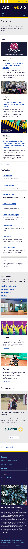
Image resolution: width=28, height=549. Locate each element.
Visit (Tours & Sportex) (8, 286)
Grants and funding (9, 204)
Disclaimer (3, 542)
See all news (5, 164)
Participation (7, 176)
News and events (6, 465)
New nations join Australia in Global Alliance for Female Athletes (13, 66)
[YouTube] (6, 477)
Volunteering (7, 226)
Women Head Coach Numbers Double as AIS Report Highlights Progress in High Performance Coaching (14, 144)
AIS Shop (4, 296)
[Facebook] (1, 477)
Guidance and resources (9, 461)
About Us (4, 468)
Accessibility (17, 545)
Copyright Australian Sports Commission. (11, 540)
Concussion (7, 237)
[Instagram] (8, 477)
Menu (3, 15)
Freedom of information (7, 545)
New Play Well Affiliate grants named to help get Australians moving (13, 104)
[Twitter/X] (4, 477)
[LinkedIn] (10, 477)
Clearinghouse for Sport (11, 215)
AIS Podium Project (9, 248)
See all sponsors (6, 447)
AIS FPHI (5, 260)
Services (4, 457)
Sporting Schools (9, 194)
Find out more (14, 437)
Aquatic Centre (6, 292)
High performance (9, 185)
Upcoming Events (7, 289)
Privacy (9, 542)
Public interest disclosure (18, 542)
